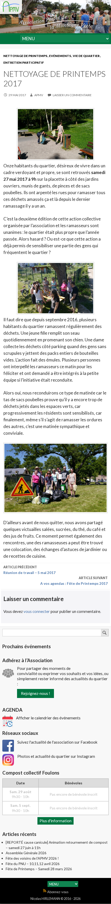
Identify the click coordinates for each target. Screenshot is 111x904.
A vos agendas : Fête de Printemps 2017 (74, 581)
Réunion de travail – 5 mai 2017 (29, 570)
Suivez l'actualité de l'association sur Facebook (57, 742)
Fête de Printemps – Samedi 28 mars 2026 (39, 869)
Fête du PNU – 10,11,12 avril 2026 (33, 863)
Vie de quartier (86, 56)
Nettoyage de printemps (25, 56)
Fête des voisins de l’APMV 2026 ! (32, 858)
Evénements (60, 56)
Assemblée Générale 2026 (26, 853)
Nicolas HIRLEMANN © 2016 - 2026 (55, 899)
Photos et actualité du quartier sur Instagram (56, 756)
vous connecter (36, 611)
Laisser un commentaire (72, 95)
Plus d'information (55, 820)
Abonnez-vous (57, 892)
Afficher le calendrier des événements (48, 718)
